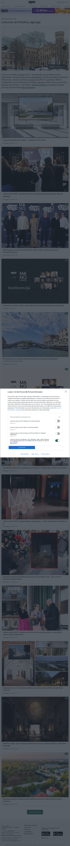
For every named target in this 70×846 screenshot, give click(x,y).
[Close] (66, 392)
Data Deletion (25, 454)
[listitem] (35, 417)
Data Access (35, 454)
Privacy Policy (45, 454)
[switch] (57, 421)
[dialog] (35, 423)
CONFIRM (22, 447)
